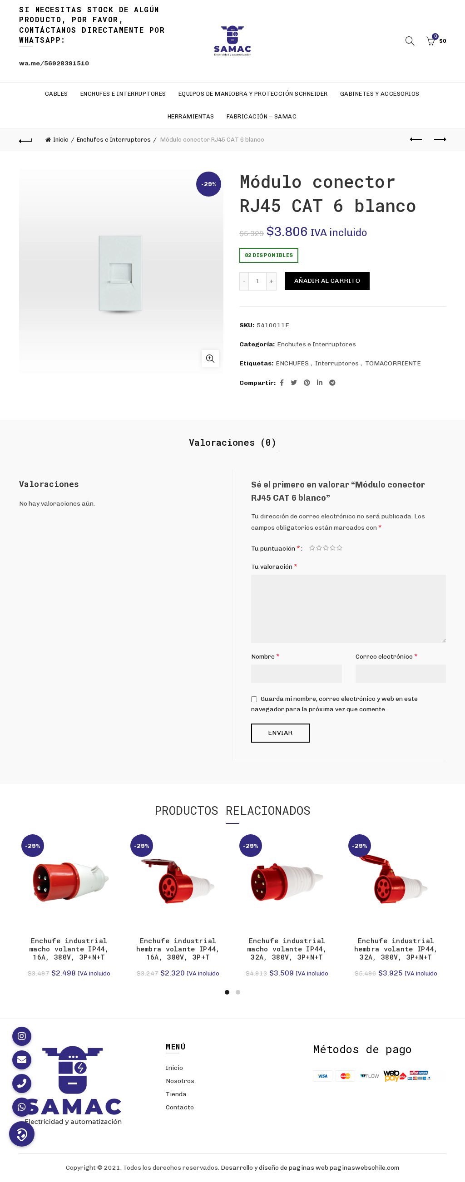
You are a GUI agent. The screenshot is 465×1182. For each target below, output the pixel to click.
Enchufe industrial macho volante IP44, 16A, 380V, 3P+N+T (69, 948)
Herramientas (191, 116)
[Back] (26, 140)
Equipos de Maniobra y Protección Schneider (253, 93)
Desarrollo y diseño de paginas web (274, 1168)
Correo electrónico (387, 656)
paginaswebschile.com (364, 1168)
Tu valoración (274, 566)
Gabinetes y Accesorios (380, 93)
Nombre (265, 656)
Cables (56, 93)
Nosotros (180, 1081)
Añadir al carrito (327, 281)
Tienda (176, 1094)
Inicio (61, 139)
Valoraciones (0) (233, 442)
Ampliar (210, 358)
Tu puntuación (275, 548)
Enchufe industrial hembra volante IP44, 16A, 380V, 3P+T (178, 948)
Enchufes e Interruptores (123, 93)
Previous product (416, 140)
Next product (439, 140)
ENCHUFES (292, 363)
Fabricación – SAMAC (262, 116)
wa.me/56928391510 (54, 63)
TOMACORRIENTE (393, 363)
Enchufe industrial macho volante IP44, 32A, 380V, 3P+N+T (287, 948)
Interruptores (337, 363)
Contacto (180, 1107)
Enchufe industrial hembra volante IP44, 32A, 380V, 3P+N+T (396, 948)
